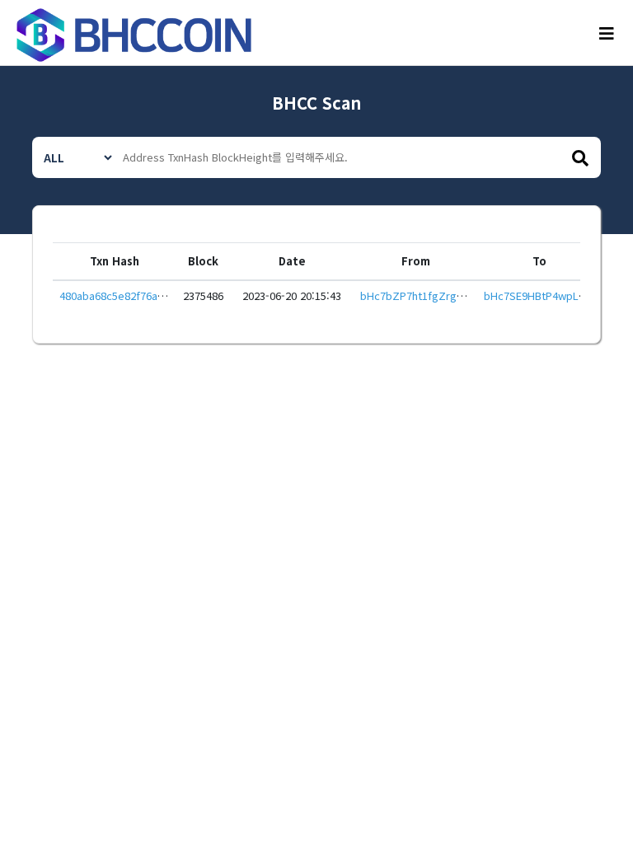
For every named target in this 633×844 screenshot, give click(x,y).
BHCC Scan (316, 103)
